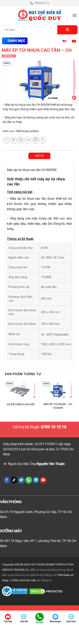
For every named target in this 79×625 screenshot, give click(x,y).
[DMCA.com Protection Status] (46, 591)
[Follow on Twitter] (21, 480)
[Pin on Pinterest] (21, 140)
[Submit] (67, 29)
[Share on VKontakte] (28, 140)
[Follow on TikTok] (14, 480)
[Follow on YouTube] (43, 480)
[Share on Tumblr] (43, 140)
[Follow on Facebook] (6, 480)
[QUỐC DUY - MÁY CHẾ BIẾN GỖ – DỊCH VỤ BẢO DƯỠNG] (39, 15)
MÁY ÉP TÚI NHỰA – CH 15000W (58, 405)
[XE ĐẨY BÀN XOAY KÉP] (21, 390)
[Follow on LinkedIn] (36, 480)
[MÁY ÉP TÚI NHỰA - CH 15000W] (57, 390)
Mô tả (39, 155)
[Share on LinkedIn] (35, 140)
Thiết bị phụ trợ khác (27, 131)
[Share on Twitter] (13, 140)
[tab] (39, 156)
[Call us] (28, 480)
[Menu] (74, 15)
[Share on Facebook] (6, 140)
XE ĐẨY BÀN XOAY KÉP (21, 404)
